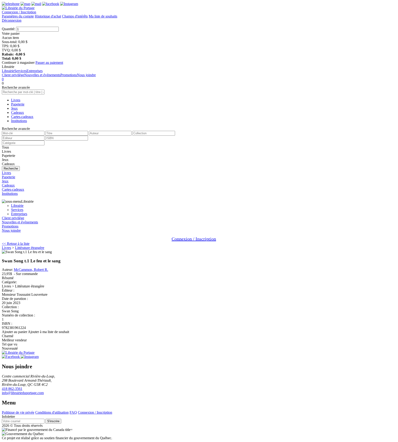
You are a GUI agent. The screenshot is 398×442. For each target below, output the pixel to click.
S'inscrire (53, 421)
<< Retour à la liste (15, 244)
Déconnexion (11, 20)
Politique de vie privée (18, 412)
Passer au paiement (49, 62)
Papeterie (17, 104)
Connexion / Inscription (19, 12)
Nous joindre (86, 75)
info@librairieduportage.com (23, 393)
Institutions (19, 121)
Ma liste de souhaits (103, 16)
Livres (15, 100)
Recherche (11, 168)
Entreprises (34, 71)
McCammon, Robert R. (31, 270)
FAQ (73, 412)
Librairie (8, 71)
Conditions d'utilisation (52, 412)
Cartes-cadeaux (22, 117)
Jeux (14, 108)
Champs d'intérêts (75, 16)
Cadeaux (17, 112)
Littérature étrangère (29, 248)
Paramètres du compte (18, 16)
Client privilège (13, 75)
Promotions (68, 75)
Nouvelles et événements (42, 75)
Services (20, 71)
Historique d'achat (48, 16)
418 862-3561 (12, 389)
